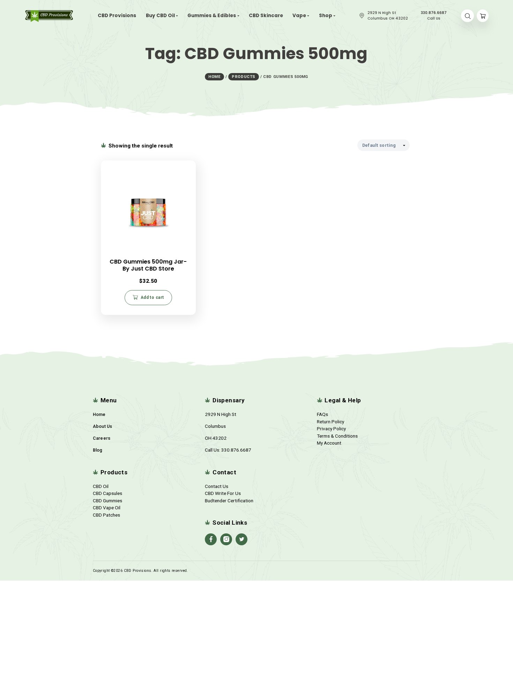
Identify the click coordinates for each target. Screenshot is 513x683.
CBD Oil (101, 486)
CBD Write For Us (223, 493)
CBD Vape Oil (106, 507)
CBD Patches (106, 515)
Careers (102, 438)
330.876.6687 (236, 450)
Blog (98, 450)
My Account (329, 443)
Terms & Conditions (337, 436)
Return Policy (330, 421)
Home (99, 414)
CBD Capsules (107, 493)
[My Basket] (483, 15)
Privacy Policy (331, 428)
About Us (102, 426)
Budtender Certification (229, 500)
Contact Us (216, 486)
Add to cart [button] (152, 297)
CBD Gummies (107, 500)
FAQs (322, 414)
